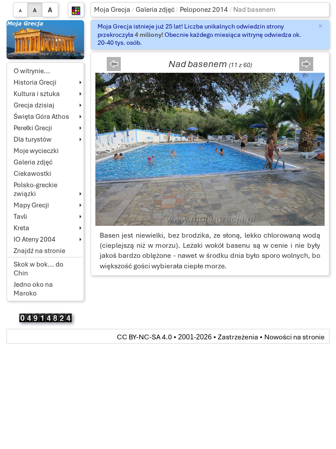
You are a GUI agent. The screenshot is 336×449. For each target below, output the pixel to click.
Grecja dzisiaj (34, 105)
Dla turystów (33, 139)
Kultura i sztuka (37, 93)
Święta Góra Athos (41, 116)
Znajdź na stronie (39, 250)
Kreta (21, 228)
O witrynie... (32, 71)
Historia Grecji (35, 82)
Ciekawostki (32, 173)
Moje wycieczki (36, 150)
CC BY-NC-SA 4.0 (144, 337)
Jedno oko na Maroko (33, 289)
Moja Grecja (112, 9)
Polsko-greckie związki (35, 189)
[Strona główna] (45, 39)
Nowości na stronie (294, 337)
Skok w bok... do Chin (38, 269)
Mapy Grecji (31, 205)
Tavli (20, 216)
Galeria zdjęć (155, 9)
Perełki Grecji (33, 128)
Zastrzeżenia (238, 337)
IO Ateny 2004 (35, 239)
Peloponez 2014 (204, 9)
